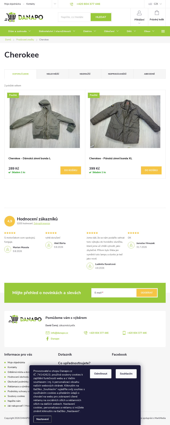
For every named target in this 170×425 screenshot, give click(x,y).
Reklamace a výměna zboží (21, 386)
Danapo (55, 338)
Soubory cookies (16, 396)
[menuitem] (19, 31)
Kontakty (30, 3)
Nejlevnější (53, 74)
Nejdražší (85, 74)
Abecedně (149, 74)
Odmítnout (100, 374)
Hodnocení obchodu (18, 376)
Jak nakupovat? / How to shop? (24, 405)
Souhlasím (126, 374)
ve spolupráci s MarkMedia (153, 418)
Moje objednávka (12, 3)
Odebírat (147, 292)
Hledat (101, 17)
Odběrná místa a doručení (21, 372)
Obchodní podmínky (18, 381)
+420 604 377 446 (98, 332)
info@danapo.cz (59, 332)
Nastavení (42, 419)
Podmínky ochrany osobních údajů (25, 391)
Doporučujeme (20, 74)
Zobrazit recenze (42, 223)
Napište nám (14, 401)
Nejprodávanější (117, 74)
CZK (156, 3)
